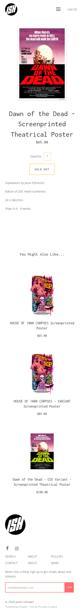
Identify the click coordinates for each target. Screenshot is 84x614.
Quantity (35, 156)
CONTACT (11, 563)
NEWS (55, 563)
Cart (72, 9)
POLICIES (57, 556)
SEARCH (10, 556)
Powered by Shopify (16, 606)
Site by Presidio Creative (43, 606)
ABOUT (32, 556)
